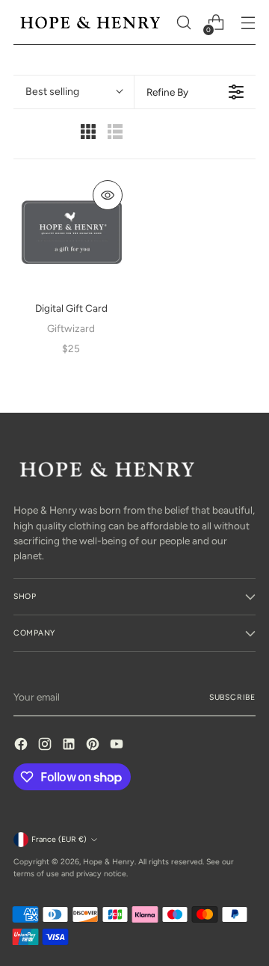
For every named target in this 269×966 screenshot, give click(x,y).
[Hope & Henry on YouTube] (118, 745)
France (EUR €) (59, 839)
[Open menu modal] (247, 22)
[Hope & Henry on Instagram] (46, 745)
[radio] (88, 133)
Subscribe (232, 697)
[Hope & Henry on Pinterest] (94, 745)
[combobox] (73, 91)
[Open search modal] (183, 22)
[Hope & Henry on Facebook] (22, 745)
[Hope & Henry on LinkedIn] (70, 745)
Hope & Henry (108, 862)
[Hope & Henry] (90, 22)
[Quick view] (108, 195)
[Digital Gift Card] (71, 231)
